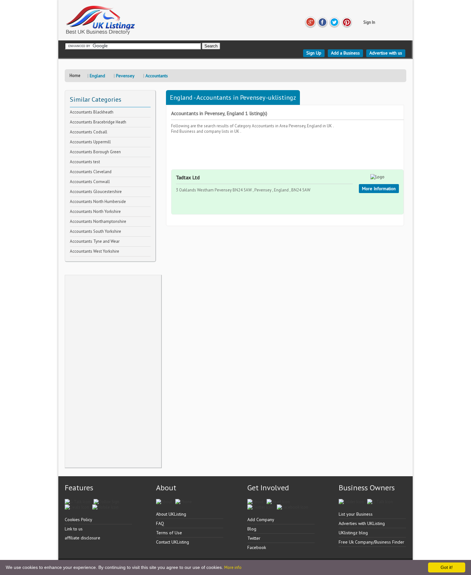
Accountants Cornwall (90, 181)
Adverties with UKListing (362, 523)
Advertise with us (385, 53)
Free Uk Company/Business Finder (371, 542)
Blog (251, 529)
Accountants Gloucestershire (96, 191)
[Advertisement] (113, 371)
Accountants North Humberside (98, 201)
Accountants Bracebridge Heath (98, 122)
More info (233, 567)
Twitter (253, 538)
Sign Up (313, 53)
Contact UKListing (172, 542)
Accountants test (85, 162)
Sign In (369, 22)
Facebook (256, 547)
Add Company (260, 519)
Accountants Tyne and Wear (95, 241)
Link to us (74, 529)
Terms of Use (169, 533)
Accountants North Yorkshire (95, 211)
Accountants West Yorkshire (94, 251)
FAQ (160, 523)
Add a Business (345, 53)
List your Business (356, 514)
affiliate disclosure (82, 538)
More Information (379, 188)
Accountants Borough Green (95, 152)
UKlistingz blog (353, 533)
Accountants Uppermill (90, 142)
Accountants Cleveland (91, 171)
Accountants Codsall (88, 132)
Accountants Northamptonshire (98, 221)
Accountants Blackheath (91, 112)
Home (75, 75)
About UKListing (171, 514)
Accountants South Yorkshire (95, 231)
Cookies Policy (78, 519)
